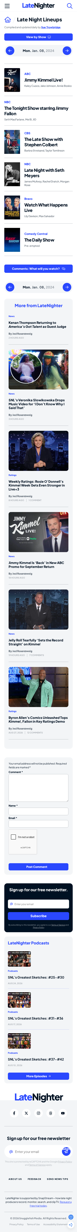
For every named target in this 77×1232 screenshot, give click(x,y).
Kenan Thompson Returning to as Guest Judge (37, 324)
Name (13, 805)
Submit (66, 1149)
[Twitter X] (26, 1113)
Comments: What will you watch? (36, 268)
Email (13, 818)
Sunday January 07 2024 (10, 51)
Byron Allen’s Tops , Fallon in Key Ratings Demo (38, 719)
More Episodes (36, 1076)
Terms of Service (58, 925)
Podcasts (13, 971)
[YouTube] (63, 1113)
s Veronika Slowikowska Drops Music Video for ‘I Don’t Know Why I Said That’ (37, 404)
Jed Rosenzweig (22, 333)
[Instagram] (38, 1113)
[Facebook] (14, 1113)
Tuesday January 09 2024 (67, 51)
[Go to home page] (10, 19)
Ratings (12, 475)
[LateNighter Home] (38, 6)
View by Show (36, 37)
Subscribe (38, 916)
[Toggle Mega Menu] (7, 6)
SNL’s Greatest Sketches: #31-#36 (35, 1018)
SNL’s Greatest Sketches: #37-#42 (36, 1059)
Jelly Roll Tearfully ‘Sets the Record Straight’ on (36, 642)
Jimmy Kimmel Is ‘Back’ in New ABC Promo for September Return (36, 565)
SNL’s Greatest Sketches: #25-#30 (36, 977)
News (12, 316)
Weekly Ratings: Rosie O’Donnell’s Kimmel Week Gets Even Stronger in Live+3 (37, 485)
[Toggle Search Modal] (70, 6)
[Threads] (50, 1113)
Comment (16, 772)
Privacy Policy (38, 927)
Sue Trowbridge (51, 27)
